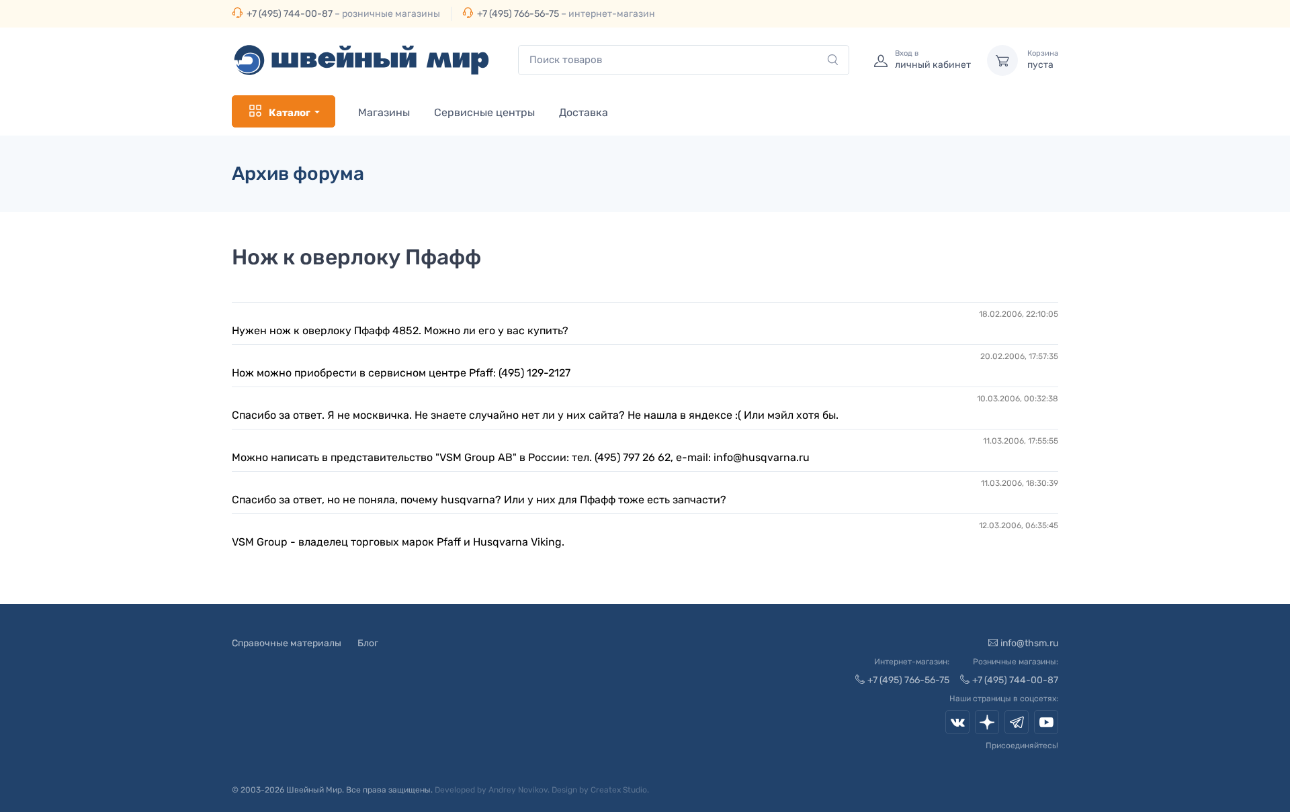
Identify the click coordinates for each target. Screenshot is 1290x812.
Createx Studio (619, 790)
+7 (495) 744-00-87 (290, 13)
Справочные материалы (286, 643)
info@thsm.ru (1029, 643)
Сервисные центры (484, 112)
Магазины (384, 112)
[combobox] (683, 60)
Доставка (583, 112)
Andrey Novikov (518, 790)
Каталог (289, 113)
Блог (367, 643)
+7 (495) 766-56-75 (518, 13)
